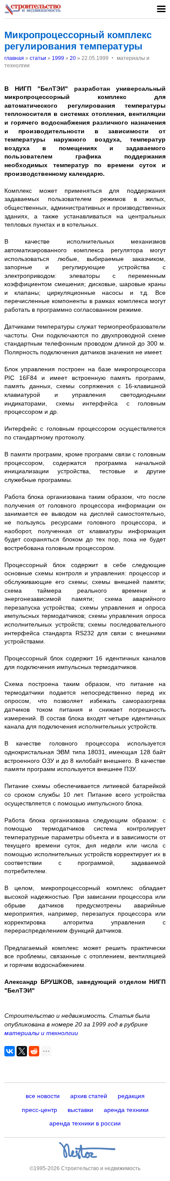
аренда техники (126, 1109)
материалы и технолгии (41, 1032)
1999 (58, 58)
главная (14, 58)
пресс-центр (39, 1109)
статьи (38, 58)
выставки (80, 1109)
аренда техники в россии (85, 1123)
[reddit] (34, 1051)
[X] (22, 1051)
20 (73, 58)
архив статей (88, 1095)
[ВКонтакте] (9, 1051)
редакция (131, 1095)
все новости (43, 1095)
